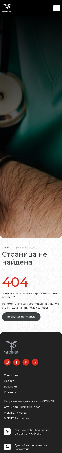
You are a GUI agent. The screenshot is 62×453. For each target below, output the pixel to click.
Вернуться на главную (21, 316)
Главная (6, 247)
